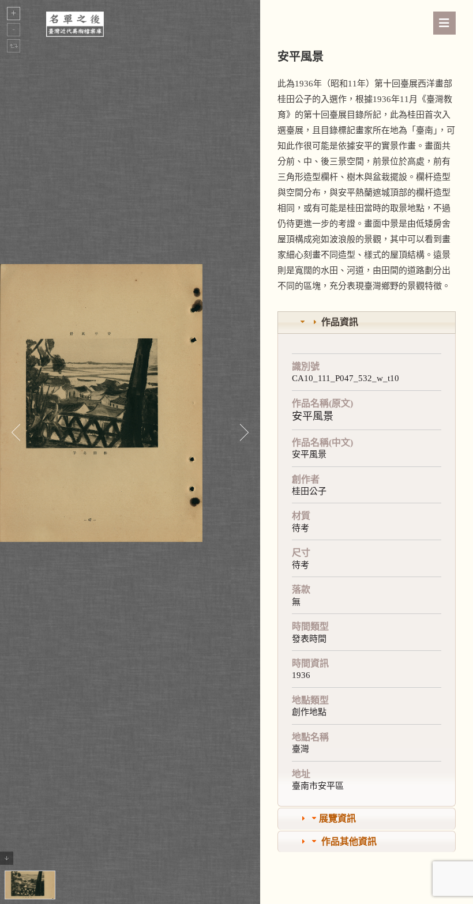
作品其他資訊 (349, 841)
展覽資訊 (337, 818)
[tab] (366, 322)
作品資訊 (339, 322)
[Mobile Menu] (444, 23)
